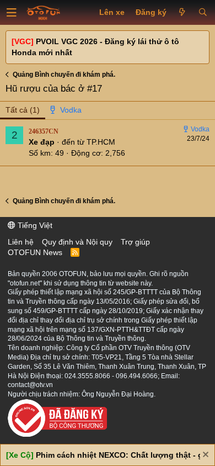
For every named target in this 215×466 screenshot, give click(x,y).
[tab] (66, 110)
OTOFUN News (35, 252)
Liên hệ (21, 241)
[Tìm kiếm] (202, 13)
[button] (11, 13)
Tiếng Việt (33, 225)
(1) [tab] (23, 109)
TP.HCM (101, 141)
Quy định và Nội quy (77, 241)
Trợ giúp (135, 241)
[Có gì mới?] (182, 13)
